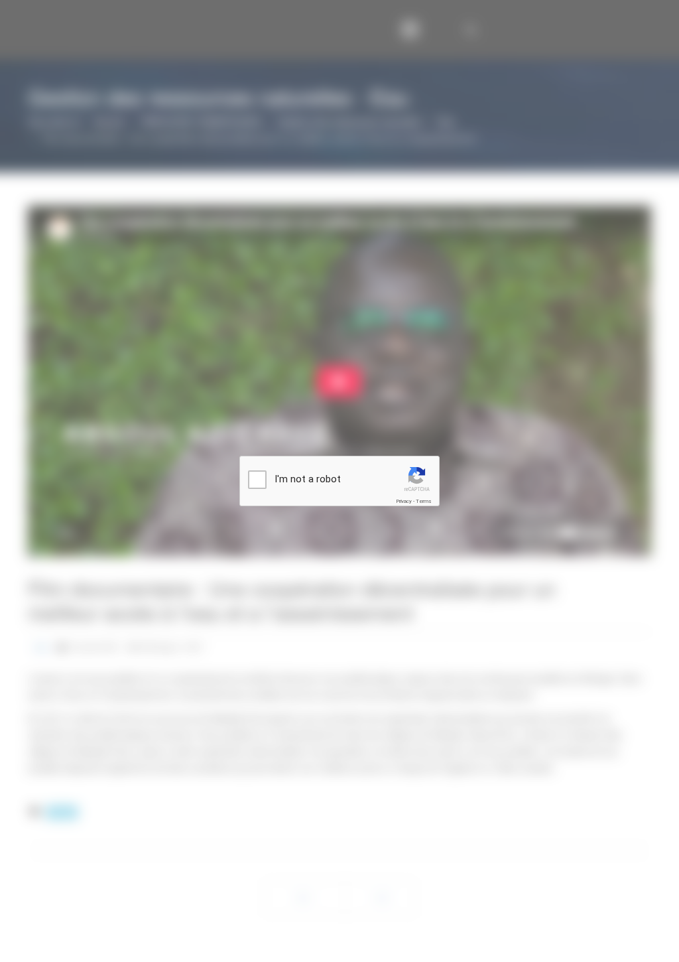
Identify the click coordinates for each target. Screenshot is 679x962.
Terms (424, 501)
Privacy (404, 501)
